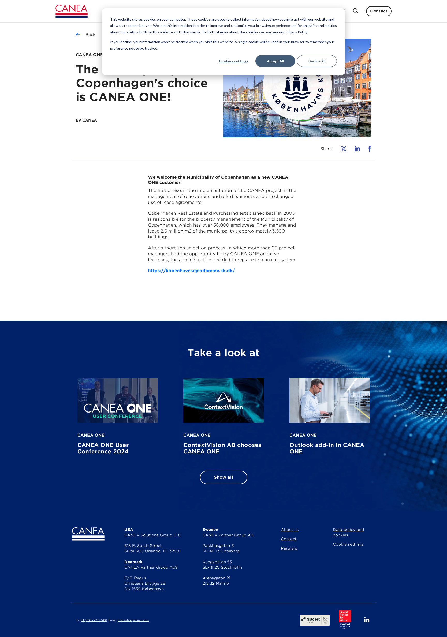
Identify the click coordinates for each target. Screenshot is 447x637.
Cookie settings (348, 544)
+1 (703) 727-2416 (94, 620)
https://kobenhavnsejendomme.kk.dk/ (191, 270)
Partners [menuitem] (289, 548)
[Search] (355, 11)
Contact (379, 11)
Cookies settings (233, 61)
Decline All (316, 61)
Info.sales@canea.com (133, 620)
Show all (223, 477)
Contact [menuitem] (288, 539)
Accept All (275, 61)
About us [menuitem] (290, 529)
